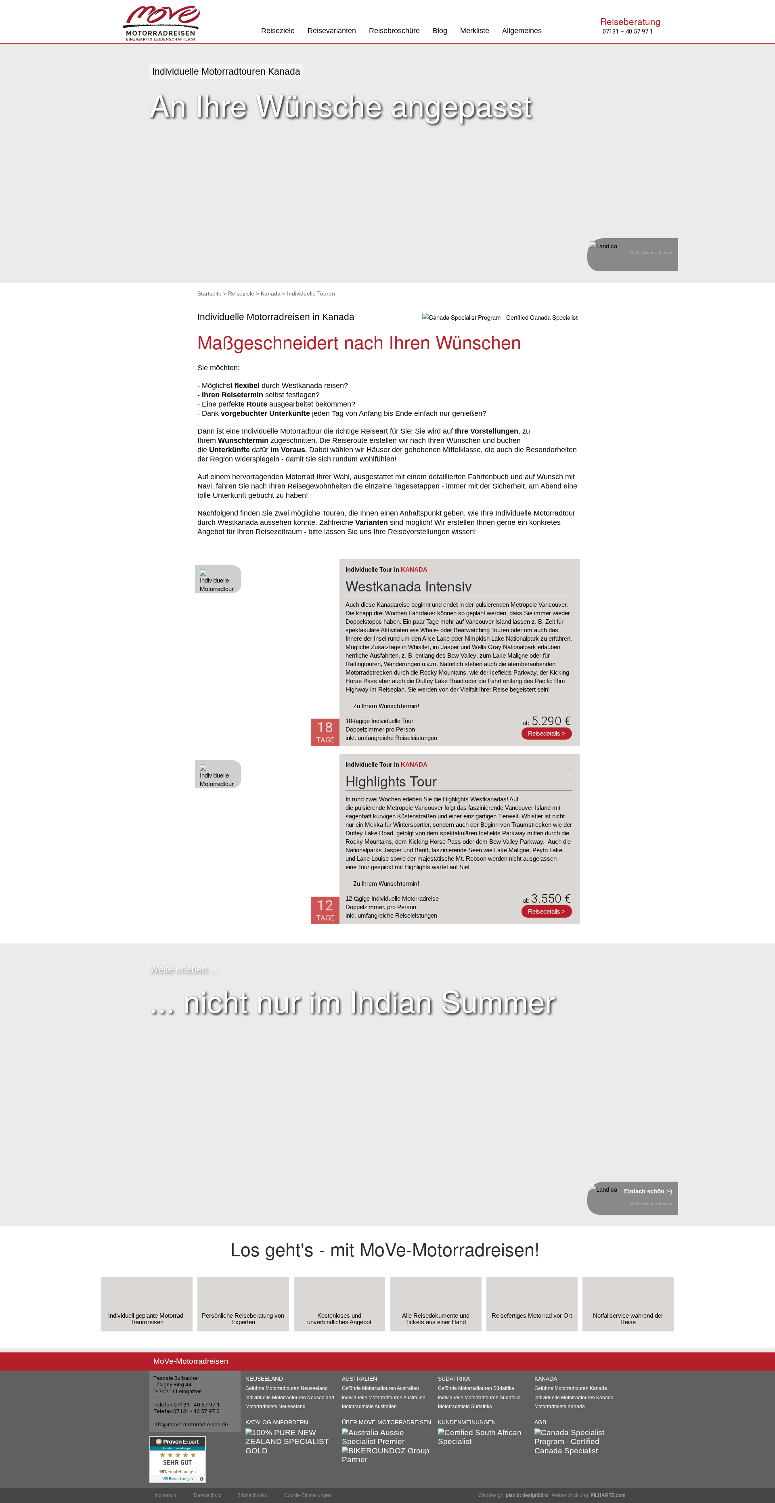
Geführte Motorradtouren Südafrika (476, 1388)
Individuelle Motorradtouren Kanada (574, 1397)
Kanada (271, 293)
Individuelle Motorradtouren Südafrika (479, 1397)
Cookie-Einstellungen (308, 1495)
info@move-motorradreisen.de (190, 1424)
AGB (540, 1422)
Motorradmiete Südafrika (465, 1406)
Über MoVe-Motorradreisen (386, 1422)
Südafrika (454, 1379)
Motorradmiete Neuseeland (275, 1406)
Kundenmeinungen (467, 1422)
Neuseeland (264, 1379)
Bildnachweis (252, 1495)
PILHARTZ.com (608, 1495)
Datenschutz (207, 1495)
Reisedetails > (547, 733)
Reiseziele (278, 31)
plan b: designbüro (527, 1495)
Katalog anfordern (276, 1422)
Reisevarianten (332, 31)
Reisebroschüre (394, 31)
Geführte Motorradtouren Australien (380, 1388)
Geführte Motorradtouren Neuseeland (286, 1388)
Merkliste (474, 31)
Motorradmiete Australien (369, 1406)
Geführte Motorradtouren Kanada (570, 1388)
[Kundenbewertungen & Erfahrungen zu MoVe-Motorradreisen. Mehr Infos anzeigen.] (177, 1459)
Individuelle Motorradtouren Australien (383, 1397)
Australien (359, 1379)
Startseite (209, 293)
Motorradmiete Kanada (559, 1406)
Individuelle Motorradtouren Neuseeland (289, 1397)
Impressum (165, 1495)
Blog (440, 31)
